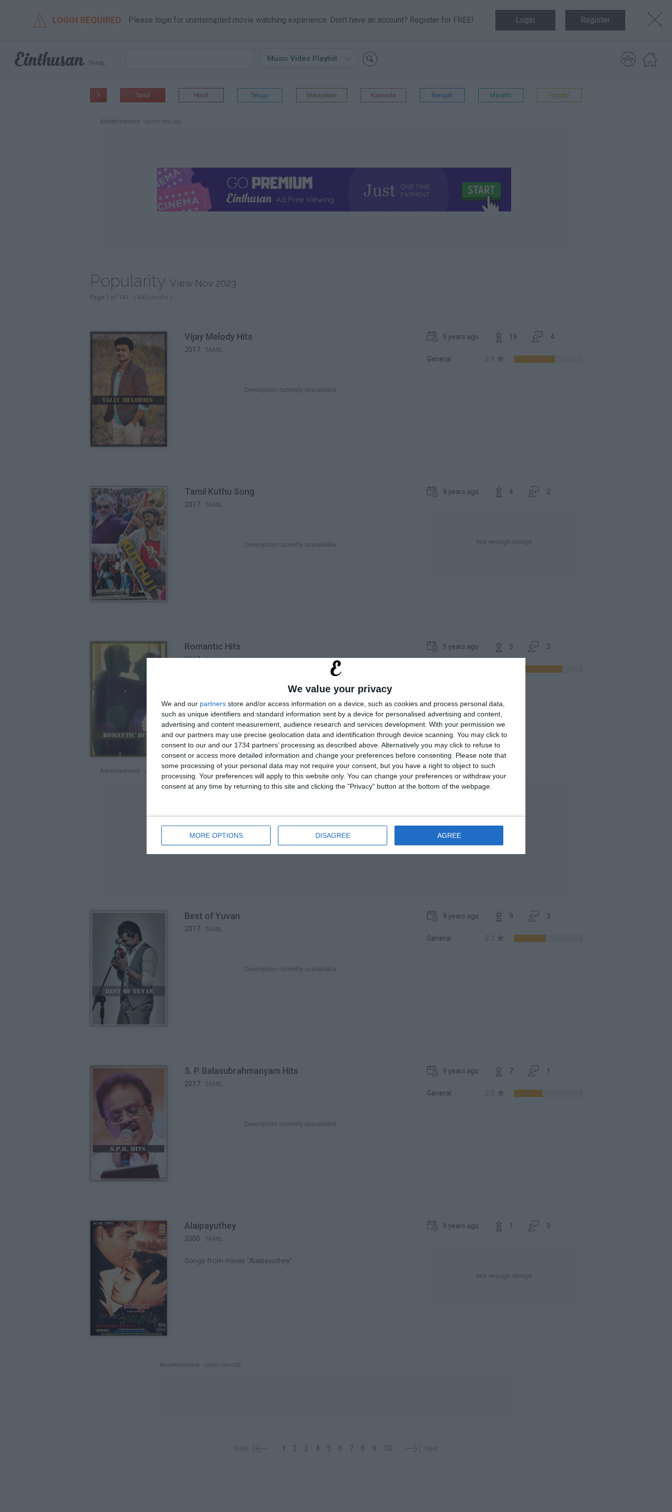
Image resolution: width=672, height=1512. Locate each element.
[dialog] (336, 756)
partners (213, 703)
